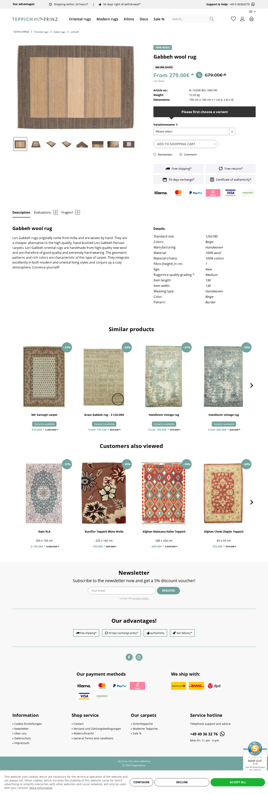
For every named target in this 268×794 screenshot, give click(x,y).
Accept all (238, 782)
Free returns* (233, 168)
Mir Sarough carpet (44, 415)
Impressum (21, 743)
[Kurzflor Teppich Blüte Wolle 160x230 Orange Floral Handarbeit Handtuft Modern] (104, 493)
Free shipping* (181, 168)
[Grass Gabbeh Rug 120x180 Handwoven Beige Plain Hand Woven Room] (104, 376)
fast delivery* (184, 633)
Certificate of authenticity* (233, 179)
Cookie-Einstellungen (28, 724)
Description (21, 212)
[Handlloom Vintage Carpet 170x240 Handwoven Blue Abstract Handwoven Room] (224, 376)
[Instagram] (139, 657)
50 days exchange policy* (123, 633)
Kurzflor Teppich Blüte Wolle (104, 531)
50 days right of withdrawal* (122, 4)
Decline (182, 782)
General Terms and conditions (93, 738)
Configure (141, 782)
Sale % (137, 733)
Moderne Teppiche (145, 729)
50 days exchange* (181, 179)
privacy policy (140, 598)
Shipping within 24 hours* (71, 4)
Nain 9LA (44, 531)
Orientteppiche (143, 724)
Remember (164, 154)
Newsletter (21, 729)
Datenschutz (22, 738)
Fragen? (69, 212)
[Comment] (204, 62)
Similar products (131, 329)
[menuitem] (80, 19)
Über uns (20, 733)
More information (41, 788)
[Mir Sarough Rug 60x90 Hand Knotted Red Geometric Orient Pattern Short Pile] (44, 376)
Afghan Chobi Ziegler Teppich (223, 531)
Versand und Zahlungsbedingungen (97, 729)
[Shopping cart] (251, 19)
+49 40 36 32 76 (204, 734)
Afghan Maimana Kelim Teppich (164, 531)
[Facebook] (129, 657)
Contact (79, 724)
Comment (190, 154)
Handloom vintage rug (164, 415)
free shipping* (88, 633)
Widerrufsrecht (84, 733)
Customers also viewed (131, 446)
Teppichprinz (21, 32)
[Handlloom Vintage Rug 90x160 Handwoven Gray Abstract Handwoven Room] (164, 376)
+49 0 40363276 (239, 4)
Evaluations (45, 212)
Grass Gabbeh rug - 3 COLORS (104, 415)
